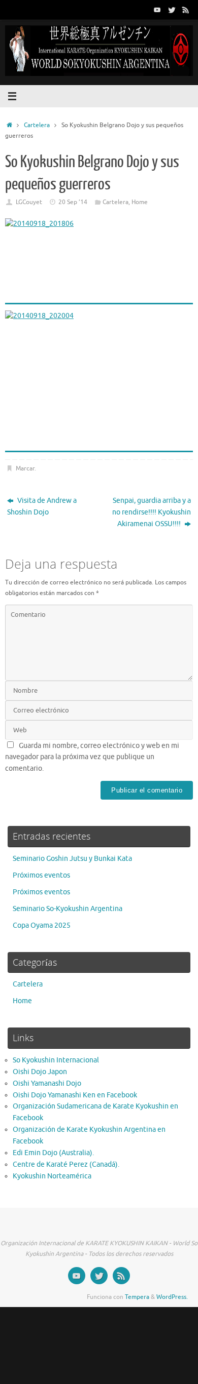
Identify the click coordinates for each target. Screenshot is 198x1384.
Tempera (137, 1297)
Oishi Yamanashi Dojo (47, 1083)
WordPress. (172, 1297)
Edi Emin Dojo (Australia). (53, 1153)
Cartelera (37, 125)
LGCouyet (29, 202)
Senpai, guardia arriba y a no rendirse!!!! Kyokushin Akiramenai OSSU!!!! (151, 512)
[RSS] (186, 10)
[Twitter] (171, 10)
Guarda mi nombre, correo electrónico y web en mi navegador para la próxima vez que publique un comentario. (92, 757)
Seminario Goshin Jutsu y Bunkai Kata (72, 858)
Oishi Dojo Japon (40, 1071)
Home (139, 202)
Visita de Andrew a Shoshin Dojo (42, 506)
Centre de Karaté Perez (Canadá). (66, 1164)
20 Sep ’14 (72, 202)
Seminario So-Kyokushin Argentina (67, 908)
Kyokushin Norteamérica (52, 1176)
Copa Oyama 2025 (42, 925)
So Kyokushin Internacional (56, 1060)
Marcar (25, 468)
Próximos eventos (41, 875)
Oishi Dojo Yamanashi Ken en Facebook (75, 1095)
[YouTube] (157, 10)
